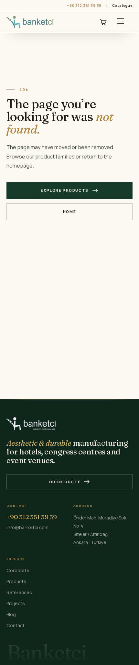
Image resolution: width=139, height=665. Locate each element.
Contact (15, 625)
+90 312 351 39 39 (84, 5)
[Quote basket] (103, 22)
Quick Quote (64, 481)
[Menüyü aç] (120, 22)
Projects (15, 603)
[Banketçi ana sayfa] (29, 22)
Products (16, 581)
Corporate (17, 570)
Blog (11, 614)
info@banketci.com (27, 527)
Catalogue (122, 5)
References (19, 592)
